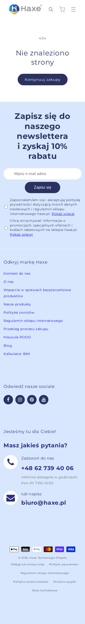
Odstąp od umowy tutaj (27, 564)
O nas (9, 282)
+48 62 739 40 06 (47, 468)
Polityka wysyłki (64, 581)
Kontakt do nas (17, 273)
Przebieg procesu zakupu (26, 329)
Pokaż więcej (63, 214)
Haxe (33, 557)
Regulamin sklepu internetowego (33, 321)
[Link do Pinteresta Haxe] (32, 399)
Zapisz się (42, 187)
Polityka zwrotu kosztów (31, 581)
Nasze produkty (17, 304)
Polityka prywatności (64, 564)
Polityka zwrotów (19, 312)
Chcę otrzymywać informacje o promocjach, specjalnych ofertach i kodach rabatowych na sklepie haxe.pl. (44, 227)
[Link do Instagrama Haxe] (20, 399)
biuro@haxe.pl (43, 502)
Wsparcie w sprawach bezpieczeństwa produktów (37, 293)
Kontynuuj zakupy (42, 79)
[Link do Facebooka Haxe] (8, 399)
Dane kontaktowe (45, 590)
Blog (8, 345)
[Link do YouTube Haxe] (43, 399)
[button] (52, 9)
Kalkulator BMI (17, 354)
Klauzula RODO (17, 337)
